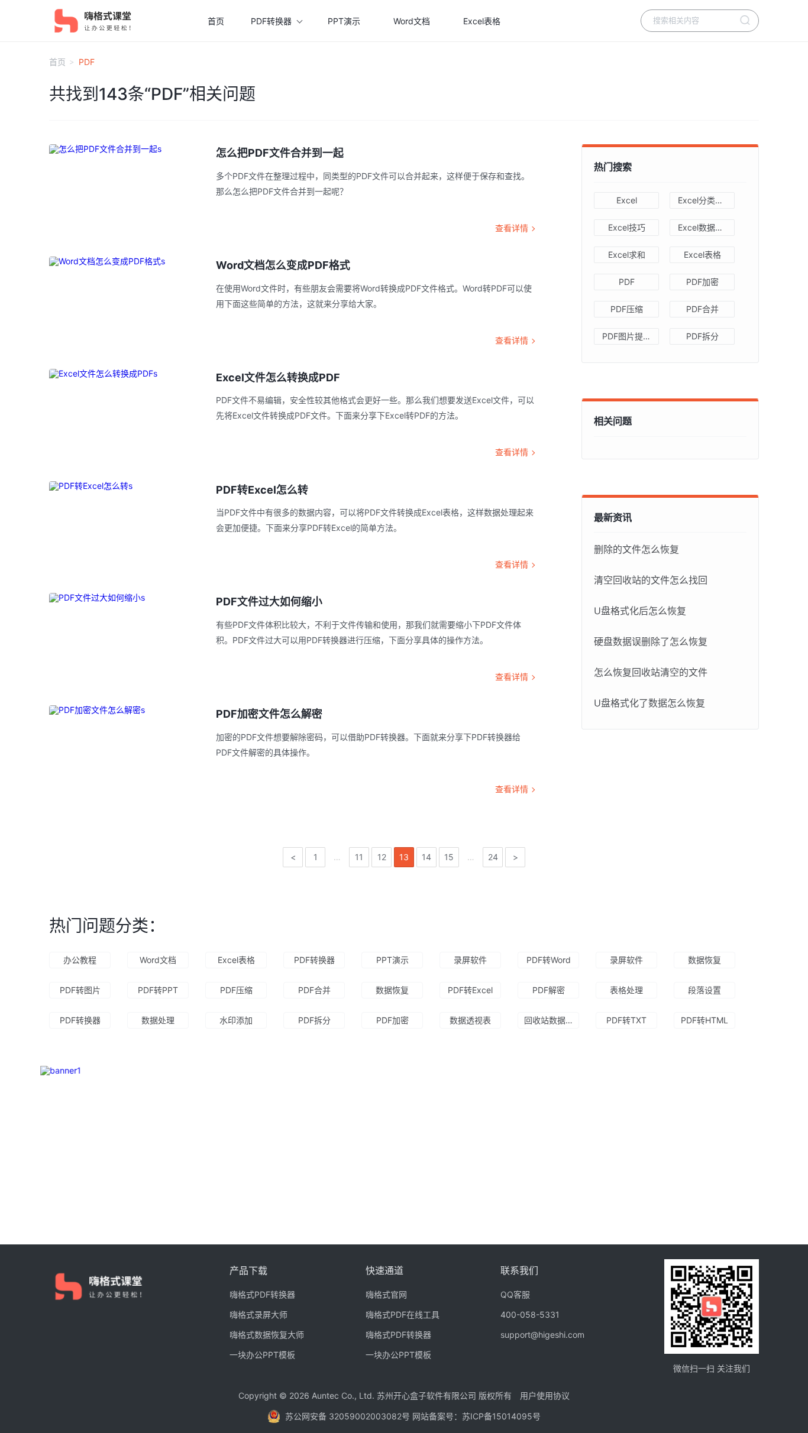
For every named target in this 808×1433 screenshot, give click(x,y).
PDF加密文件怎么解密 (269, 714)
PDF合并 (702, 309)
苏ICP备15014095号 (501, 1416)
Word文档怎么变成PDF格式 (283, 265)
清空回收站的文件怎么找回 (650, 580)
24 (493, 857)
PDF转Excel (470, 990)
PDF (627, 282)
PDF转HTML (704, 1020)
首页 (216, 21)
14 (426, 857)
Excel (626, 200)
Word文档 (411, 21)
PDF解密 (548, 990)
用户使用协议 (545, 1395)
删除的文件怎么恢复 (636, 549)
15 (449, 857)
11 (359, 857)
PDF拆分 (702, 336)
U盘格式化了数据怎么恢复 (649, 703)
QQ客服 (515, 1294)
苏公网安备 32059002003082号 (348, 1416)
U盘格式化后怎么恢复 (640, 611)
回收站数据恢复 (551, 1020)
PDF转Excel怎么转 (262, 490)
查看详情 (511, 228)
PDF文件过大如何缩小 (269, 601)
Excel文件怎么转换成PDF (278, 377)
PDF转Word (548, 960)
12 (381, 857)
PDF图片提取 (626, 336)
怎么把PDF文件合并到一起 (280, 153)
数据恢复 (704, 960)
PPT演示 (344, 21)
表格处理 (626, 990)
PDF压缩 (626, 309)
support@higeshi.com (542, 1335)
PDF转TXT (626, 1020)
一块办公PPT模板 (262, 1355)
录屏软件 (470, 960)
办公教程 (79, 960)
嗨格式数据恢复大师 (267, 1335)
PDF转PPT (158, 990)
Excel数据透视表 (706, 227)
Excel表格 (481, 21)
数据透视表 (470, 1020)
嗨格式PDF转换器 (262, 1294)
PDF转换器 (271, 21)
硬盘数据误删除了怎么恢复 (650, 641)
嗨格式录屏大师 (258, 1314)
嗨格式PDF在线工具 (402, 1314)
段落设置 (704, 990)
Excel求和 (626, 254)
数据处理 (157, 1020)
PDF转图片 (80, 990)
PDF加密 (702, 282)
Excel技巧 (626, 227)
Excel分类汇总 (705, 200)
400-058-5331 (530, 1314)
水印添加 (236, 1020)
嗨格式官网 (386, 1294)
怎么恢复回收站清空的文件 (650, 672)
